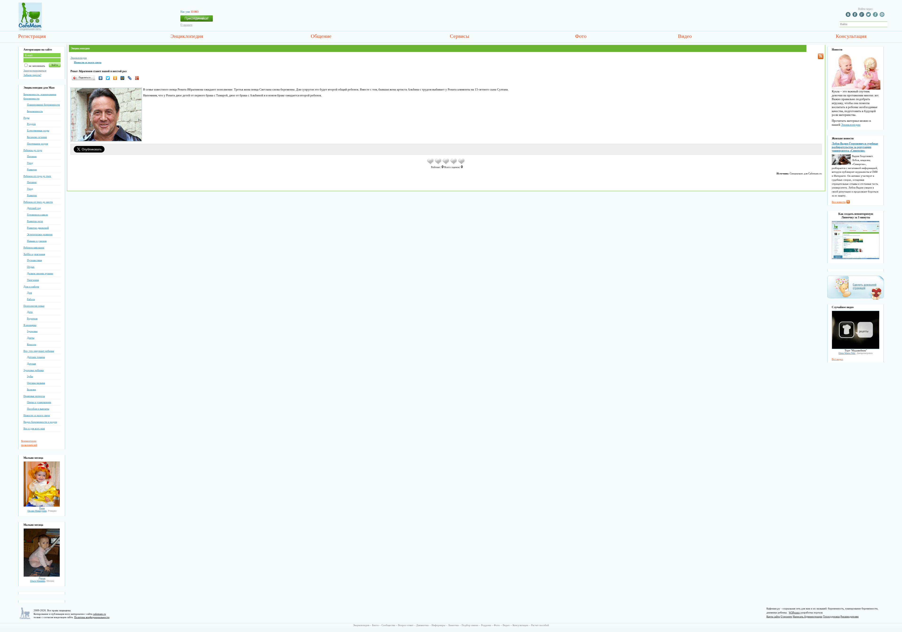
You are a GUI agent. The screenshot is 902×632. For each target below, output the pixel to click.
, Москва (42, 581)
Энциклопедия (187, 36)
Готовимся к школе (37, 214)
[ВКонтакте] (101, 78)
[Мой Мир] (123, 78)
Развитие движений (38, 227)
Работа (31, 299)
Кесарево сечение (37, 137)
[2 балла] (438, 164)
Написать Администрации (807, 616)
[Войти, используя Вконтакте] (849, 16)
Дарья (42, 578)
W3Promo (794, 612)
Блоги (375, 625)
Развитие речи (35, 221)
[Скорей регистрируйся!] (196, 20)
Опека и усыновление (39, 402)
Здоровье (32, 331)
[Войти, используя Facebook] (855, 16)
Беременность (35, 111)
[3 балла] (446, 164)
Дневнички (422, 625)
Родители (32, 318)
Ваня (42, 508)
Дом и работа (31, 286)
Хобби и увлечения (34, 254)
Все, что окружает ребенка (38, 350)
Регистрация (32, 36)
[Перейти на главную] (30, 29)
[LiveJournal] (131, 78)
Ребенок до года (32, 150)
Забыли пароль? (32, 75)
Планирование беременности (43, 104)
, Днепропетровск (856, 353)
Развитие (32, 169)
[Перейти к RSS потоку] (821, 56)
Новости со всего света (36, 415)
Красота (31, 344)
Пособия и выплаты (38, 408)
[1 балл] (431, 164)
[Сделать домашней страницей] (855, 299)
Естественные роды (38, 130)
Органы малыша (36, 382)
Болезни (31, 389)
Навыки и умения (37, 240)
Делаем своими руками (40, 273)
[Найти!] (890, 24)
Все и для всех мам (34, 428)
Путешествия (34, 260)
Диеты (30, 337)
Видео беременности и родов (40, 421)
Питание (32, 156)
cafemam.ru (99, 613)
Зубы (30, 376)
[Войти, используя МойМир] (883, 16)
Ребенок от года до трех (37, 176)
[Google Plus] (138, 78)
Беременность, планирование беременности (39, 96)
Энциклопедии (850, 124)
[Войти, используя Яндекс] (876, 16)
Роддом (31, 123)
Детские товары (36, 357)
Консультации (520, 625)
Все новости (839, 201)
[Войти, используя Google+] (862, 16)
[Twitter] (109, 78)
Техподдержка (831, 616)
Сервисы (459, 36)
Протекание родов (37, 143)
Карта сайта (773, 616)
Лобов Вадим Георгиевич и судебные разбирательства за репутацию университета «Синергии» (855, 147)
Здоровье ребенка (33, 370)
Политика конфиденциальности (91, 617)
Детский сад (34, 208)
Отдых (31, 266)
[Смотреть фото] (41, 505)
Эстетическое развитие (40, 234)
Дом (29, 292)
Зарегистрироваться (34, 70)
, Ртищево (42, 511)
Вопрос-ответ (405, 625)
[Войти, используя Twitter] (869, 16)
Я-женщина (29, 325)
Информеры (438, 625)
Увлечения (33, 280)
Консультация (851, 36)
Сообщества (388, 625)
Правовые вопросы (34, 396)
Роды (26, 117)
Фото (581, 36)
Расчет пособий (540, 625)
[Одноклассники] (116, 78)
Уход (30, 162)
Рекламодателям (849, 616)
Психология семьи (33, 305)
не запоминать (36, 65)
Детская (31, 363)
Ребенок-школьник (33, 247)
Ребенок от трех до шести (38, 201)
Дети (30, 311)
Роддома (486, 625)
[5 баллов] (462, 164)
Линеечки (453, 625)
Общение (321, 36)
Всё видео (837, 359)
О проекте (186, 25)
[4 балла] (454, 164)
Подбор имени (470, 625)
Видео (685, 36)
